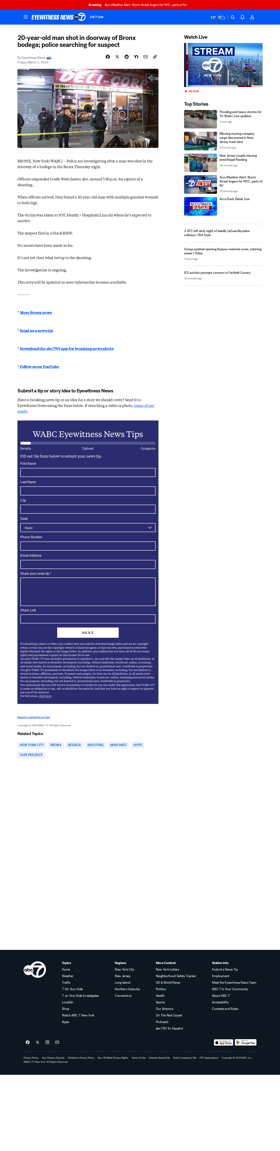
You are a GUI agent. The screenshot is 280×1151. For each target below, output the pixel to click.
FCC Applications (209, 1058)
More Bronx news (36, 312)
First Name (28, 463)
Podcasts (162, 1022)
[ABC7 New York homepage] (59, 17)
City (23, 500)
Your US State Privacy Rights (113, 1058)
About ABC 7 (221, 995)
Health (160, 995)
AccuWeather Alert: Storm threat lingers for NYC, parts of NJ (138, 5)
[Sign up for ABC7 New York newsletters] (57, 1042)
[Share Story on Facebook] (107, 56)
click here (45, 696)
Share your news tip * (35, 573)
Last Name (28, 482)
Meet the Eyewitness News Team (234, 982)
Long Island (122, 982)
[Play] (223, 65)
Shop (65, 1009)
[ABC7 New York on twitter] (37, 1042)
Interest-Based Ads (159, 1058)
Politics (161, 989)
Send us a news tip (36, 330)
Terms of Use (139, 1058)
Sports (160, 1002)
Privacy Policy (31, 1058)
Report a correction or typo (33, 717)
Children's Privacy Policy (81, 1058)
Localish (67, 1002)
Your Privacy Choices (53, 1058)
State (24, 518)
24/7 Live (97, 17)
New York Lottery (167, 969)
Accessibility (220, 1002)
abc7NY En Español (169, 1028)
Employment (220, 976)
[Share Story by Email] (145, 56)
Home (66, 969)
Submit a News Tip (225, 969)
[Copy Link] (154, 56)
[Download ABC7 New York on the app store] (223, 1042)
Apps (65, 1022)
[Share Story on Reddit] (126, 56)
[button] (25, 17)
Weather (67, 976)
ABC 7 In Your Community (230, 989)
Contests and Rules (225, 1009)
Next (88, 632)
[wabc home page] (35, 969)
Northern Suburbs (127, 989)
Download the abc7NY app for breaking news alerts (66, 348)
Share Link (28, 610)
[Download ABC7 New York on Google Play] (245, 1042)
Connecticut (123, 995)
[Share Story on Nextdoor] (136, 56)
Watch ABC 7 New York (78, 1015)
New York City (124, 969)
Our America (164, 1009)
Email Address (30, 555)
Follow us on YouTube (39, 366)
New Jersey (123, 976)
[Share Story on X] (117, 56)
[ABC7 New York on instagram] (47, 1042)
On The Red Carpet (169, 1015)
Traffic (66, 982)
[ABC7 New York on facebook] (28, 1042)
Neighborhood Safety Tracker (176, 976)
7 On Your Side (72, 989)
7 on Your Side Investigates (80, 995)
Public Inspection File (184, 1058)
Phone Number (31, 537)
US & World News (168, 982)
